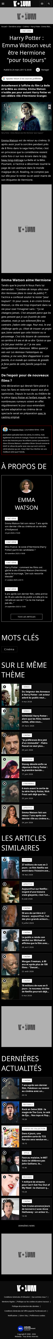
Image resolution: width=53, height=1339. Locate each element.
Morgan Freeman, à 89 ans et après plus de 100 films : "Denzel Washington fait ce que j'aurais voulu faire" (35, 967)
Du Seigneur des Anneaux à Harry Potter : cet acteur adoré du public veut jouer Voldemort (36, 696)
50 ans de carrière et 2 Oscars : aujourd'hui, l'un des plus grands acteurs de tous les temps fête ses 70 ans (35, 919)
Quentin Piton (18, 429)
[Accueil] (22, 3)
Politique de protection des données (25, 1306)
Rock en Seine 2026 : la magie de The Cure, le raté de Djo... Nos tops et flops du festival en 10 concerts (36, 1114)
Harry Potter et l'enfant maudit (28, 397)
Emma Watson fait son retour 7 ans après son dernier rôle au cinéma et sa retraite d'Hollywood (35, 817)
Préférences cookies (37, 1315)
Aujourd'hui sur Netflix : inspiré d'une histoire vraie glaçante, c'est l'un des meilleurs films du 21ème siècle (35, 894)
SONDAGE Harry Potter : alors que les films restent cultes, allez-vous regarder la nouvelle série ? (36, 721)
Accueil (4, 26)
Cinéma (26, 26)
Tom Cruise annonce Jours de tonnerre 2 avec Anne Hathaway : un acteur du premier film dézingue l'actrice (36, 1211)
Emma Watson (9, 140)
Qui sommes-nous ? (39, 1297)
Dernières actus (15, 26)
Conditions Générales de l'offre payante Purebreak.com (25, 1311)
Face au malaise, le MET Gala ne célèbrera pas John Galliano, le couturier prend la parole (35, 1162)
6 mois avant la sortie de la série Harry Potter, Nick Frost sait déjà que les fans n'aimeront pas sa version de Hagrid (35, 794)
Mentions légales (8, 1301)
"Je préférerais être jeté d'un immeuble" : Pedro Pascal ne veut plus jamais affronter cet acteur (34, 745)
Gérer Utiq (24, 1315)
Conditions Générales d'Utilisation (17, 1297)
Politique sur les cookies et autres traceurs (33, 1301)
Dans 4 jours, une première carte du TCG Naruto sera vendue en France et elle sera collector (34, 1139)
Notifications (12, 1315)
